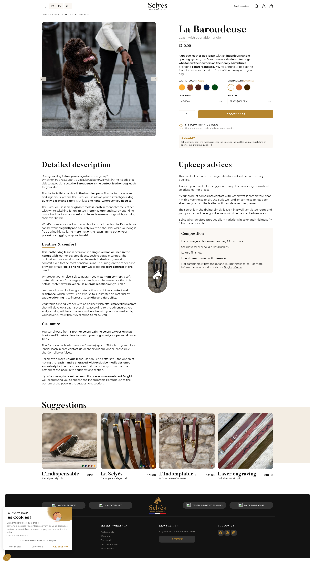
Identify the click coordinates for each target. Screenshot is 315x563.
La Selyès (112, 473)
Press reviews (107, 548)
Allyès (67, 352)
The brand (106, 540)
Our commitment (109, 544)
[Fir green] (83, 466)
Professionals (107, 532)
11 (141, 133)
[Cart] (271, 6)
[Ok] (256, 6)
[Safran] (94, 466)
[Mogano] (88, 466)
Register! (177, 539)
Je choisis (37, 546)
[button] (7, 557)
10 (138, 133)
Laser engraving (237, 473)
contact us (75, 349)
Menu (44, 8)
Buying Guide (233, 267)
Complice (53, 352)
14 (151, 133)
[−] (181, 114)
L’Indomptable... (178, 473)
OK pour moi (60, 546)
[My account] (264, 6)
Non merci (15, 546)
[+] (192, 114)
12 (144, 133)
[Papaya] (91, 466)
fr (52, 6)
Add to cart (236, 114)
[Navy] (85, 466)
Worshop (105, 536)
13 (148, 133)
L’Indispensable (60, 473)
